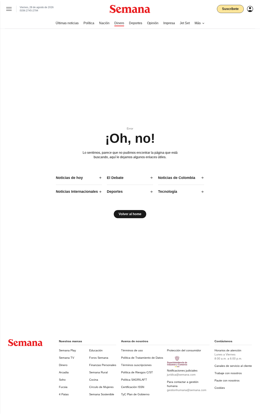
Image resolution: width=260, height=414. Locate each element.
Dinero (63, 365)
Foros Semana (98, 357)
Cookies (219, 387)
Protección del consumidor (184, 350)
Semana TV (66, 357)
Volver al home (130, 214)
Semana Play (67, 350)
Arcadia (64, 372)
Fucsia (63, 387)
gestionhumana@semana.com (186, 390)
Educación (96, 350)
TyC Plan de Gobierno (135, 394)
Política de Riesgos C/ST (137, 372)
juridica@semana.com (181, 374)
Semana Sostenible (101, 394)
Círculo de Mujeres (101, 387)
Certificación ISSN (132, 387)
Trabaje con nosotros (228, 373)
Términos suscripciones (136, 365)
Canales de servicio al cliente (233, 365)
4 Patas (64, 394)
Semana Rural (98, 372)
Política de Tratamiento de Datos (142, 357)
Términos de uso (132, 350)
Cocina (93, 379)
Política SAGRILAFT (134, 379)
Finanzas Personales (102, 365)
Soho (62, 379)
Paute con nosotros (226, 380)
